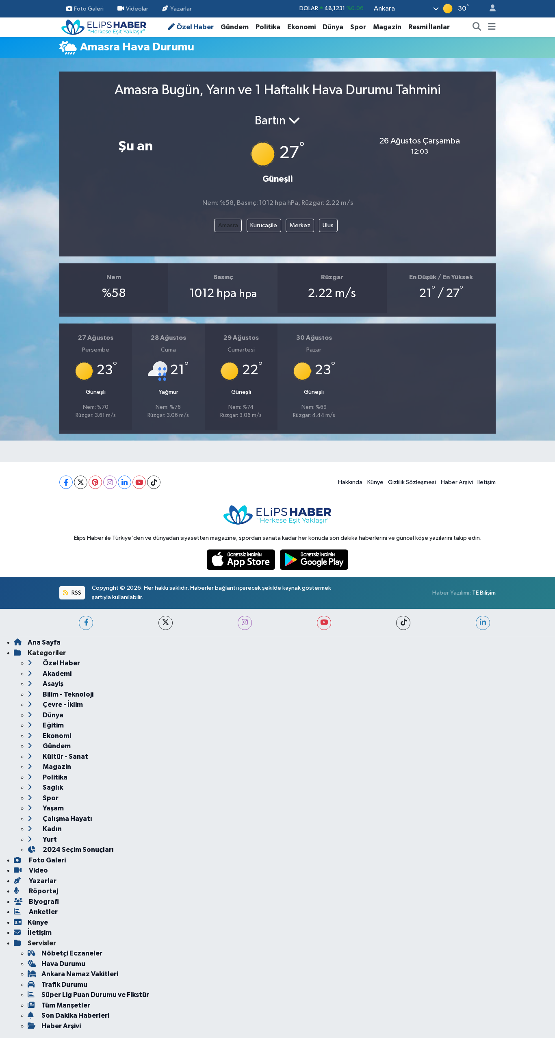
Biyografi (43, 901)
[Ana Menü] (492, 27)
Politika (268, 27)
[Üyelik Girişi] (489, 8)
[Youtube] (139, 482)
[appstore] (241, 559)
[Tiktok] (153, 482)
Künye (375, 482)
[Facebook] (66, 482)
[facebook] (86, 623)
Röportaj (43, 891)
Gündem (235, 27)
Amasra (228, 225)
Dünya (333, 27)
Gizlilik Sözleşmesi (412, 482)
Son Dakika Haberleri (75, 1015)
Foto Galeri (89, 8)
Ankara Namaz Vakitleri (79, 974)
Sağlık (52, 787)
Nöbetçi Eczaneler (71, 953)
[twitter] (165, 623)
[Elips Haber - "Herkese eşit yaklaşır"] (104, 26)
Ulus (328, 225)
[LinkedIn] (124, 482)
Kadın (51, 828)
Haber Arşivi (457, 482)
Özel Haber (195, 27)
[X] (80, 482)
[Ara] (477, 27)
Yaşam (52, 808)
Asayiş (52, 683)
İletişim (486, 482)
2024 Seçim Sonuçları (77, 849)
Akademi (56, 673)
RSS (75, 593)
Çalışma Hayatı (66, 818)
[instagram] (245, 623)
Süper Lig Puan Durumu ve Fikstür (95, 994)
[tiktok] (403, 623)
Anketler (43, 911)
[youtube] (324, 623)
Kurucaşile (263, 225)
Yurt (49, 839)
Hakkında (350, 482)
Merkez (300, 225)
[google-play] (314, 559)
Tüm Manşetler (65, 1005)
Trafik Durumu (64, 984)
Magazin (387, 27)
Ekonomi (301, 27)
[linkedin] (483, 623)
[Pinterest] (95, 482)
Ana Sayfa (44, 642)
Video (38, 870)
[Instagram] (110, 482)
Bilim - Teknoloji (67, 694)
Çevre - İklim (62, 704)
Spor (358, 27)
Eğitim (52, 725)
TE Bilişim (484, 593)
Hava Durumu (63, 963)
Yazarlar (181, 8)
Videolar (137, 8)
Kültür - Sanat (64, 756)
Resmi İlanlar (429, 27)
